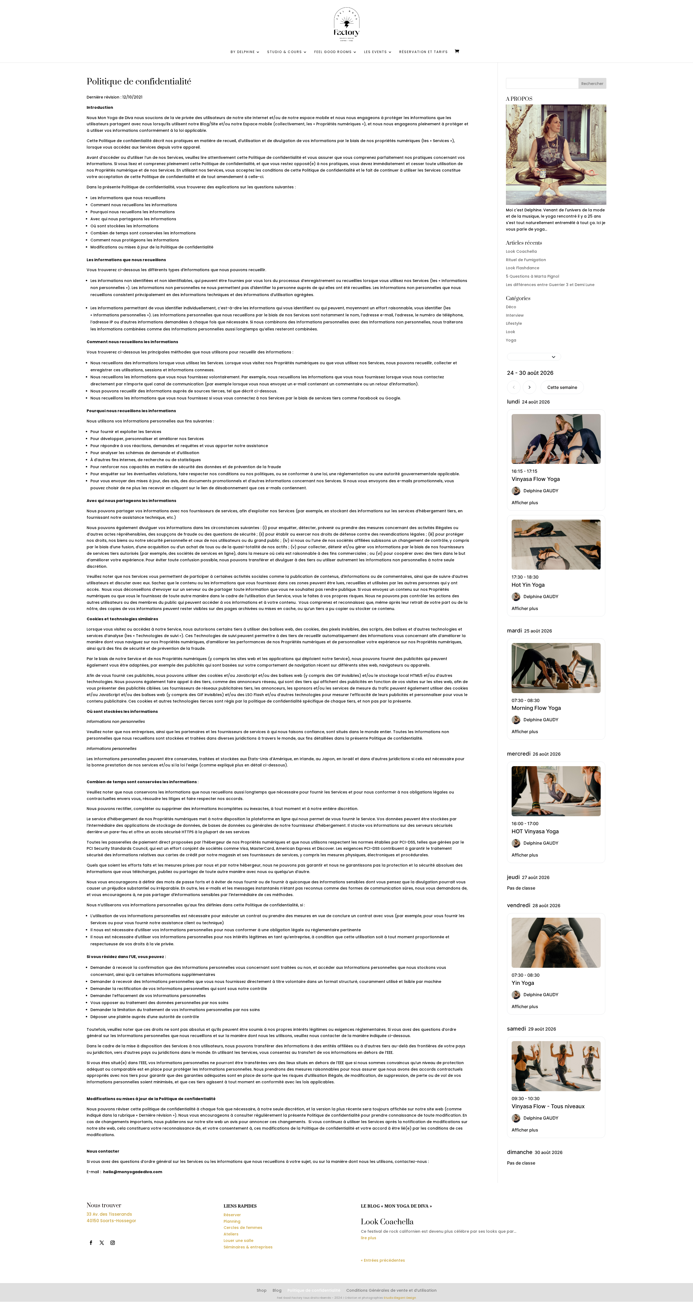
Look (510, 331)
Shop (262, 1290)
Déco (511, 307)
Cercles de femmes (243, 1227)
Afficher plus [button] (525, 502)
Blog (277, 1290)
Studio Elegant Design (400, 1298)
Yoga (511, 340)
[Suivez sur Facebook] (91, 1242)
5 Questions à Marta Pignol (532, 276)
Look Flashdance (522, 268)
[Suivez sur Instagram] (112, 1242)
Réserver (232, 1215)
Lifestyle (514, 323)
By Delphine (243, 52)
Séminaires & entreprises (248, 1247)
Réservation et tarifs (423, 52)
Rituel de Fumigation (526, 260)
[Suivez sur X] (101, 1242)
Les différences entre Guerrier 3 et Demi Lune (550, 284)
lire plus (368, 1238)
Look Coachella (521, 251)
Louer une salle (238, 1240)
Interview (515, 315)
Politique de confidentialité (313, 1290)
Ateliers (231, 1234)
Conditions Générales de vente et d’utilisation (391, 1290)
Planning (232, 1221)
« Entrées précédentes (383, 1260)
